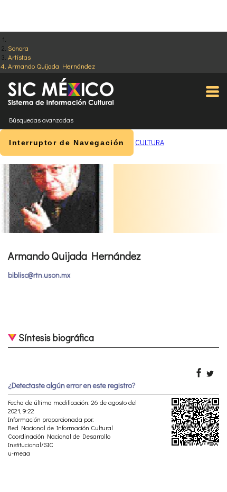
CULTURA (149, 142)
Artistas (19, 56)
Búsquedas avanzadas (41, 120)
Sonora (18, 47)
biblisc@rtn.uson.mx (39, 275)
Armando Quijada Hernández (51, 65)
